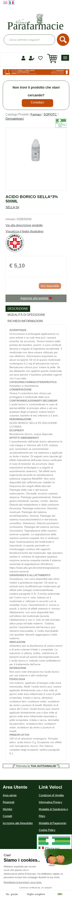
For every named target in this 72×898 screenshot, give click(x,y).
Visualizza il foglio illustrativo (24, 231)
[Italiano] (11, 2)
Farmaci (36, 114)
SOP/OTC (50, 114)
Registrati (8, 802)
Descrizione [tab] (18, 308)
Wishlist (7, 809)
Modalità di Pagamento (52, 823)
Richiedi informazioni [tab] (25, 321)
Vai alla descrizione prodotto (24, 225)
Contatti (7, 816)
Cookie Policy (47, 830)
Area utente (10, 795)
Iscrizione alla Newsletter (18, 823)
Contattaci (37, 102)
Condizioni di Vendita (51, 795)
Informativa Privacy (50, 802)
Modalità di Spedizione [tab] (26, 314)
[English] (5, 2)
